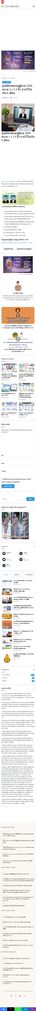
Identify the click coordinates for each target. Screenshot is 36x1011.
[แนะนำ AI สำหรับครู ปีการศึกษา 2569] (9, 406)
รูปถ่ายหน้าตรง (6, 181)
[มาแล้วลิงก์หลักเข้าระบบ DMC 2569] (9, 387)
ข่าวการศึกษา (11, 78)
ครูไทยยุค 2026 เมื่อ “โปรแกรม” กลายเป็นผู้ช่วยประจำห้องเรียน (9, 376)
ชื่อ (2, 455)
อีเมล (3, 463)
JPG (16, 186)
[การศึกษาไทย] (12, 6)
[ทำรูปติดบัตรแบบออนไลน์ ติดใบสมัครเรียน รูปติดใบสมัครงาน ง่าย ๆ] (7, 608)
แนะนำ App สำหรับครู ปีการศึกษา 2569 (26, 414)
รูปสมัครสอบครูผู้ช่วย (25, 249)
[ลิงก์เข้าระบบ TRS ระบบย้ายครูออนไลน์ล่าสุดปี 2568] (7, 641)
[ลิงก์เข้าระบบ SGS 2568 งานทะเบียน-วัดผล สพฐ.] (7, 591)
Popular (5, 574)
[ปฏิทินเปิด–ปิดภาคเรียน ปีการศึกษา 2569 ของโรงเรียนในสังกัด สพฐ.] (27, 387)
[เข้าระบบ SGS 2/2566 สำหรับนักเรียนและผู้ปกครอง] (7, 649)
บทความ (5, 678)
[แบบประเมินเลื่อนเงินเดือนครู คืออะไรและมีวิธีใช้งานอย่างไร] (27, 367)
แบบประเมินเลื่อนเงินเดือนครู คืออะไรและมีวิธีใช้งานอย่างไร (26, 376)
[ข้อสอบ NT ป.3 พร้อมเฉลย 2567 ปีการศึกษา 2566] (7, 633)
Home (5, 78)
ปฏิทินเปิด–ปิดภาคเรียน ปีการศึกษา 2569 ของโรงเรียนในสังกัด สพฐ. (26, 395)
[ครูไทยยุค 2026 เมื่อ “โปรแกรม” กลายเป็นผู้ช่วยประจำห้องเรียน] (9, 367)
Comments (29, 574)
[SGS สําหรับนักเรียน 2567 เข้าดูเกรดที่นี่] (7, 583)
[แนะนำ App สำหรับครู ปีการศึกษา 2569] (27, 406)
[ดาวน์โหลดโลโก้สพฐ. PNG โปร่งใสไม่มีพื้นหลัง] (7, 658)
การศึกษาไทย (18, 293)
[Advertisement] (18, 31)
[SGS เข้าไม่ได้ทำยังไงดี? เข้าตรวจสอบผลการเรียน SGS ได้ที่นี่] (7, 599)
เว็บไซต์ (3, 471)
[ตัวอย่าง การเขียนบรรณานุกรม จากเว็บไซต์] (7, 616)
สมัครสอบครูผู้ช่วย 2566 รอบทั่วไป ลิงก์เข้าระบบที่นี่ (16, 243)
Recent (17, 574)
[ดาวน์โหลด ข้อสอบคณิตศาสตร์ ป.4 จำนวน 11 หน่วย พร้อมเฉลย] (7, 624)
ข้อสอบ (4, 681)
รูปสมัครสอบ (9, 249)
